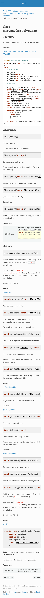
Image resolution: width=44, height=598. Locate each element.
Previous (9, 577)
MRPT (23, 3)
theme (24, 592)
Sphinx (13, 592)
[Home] (3, 11)
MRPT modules (12, 11)
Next (36, 577)
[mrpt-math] (24, 11)
